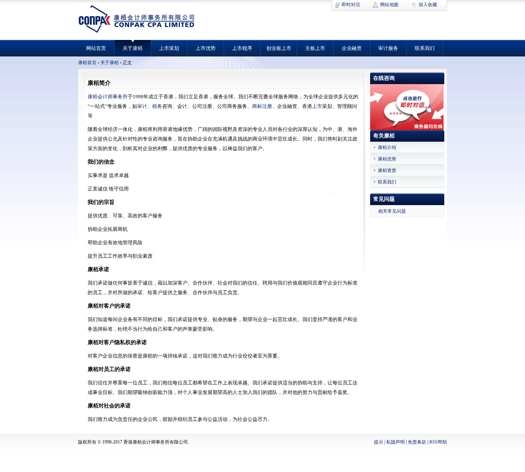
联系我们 (425, 48)
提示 (378, 442)
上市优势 (206, 48)
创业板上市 (278, 48)
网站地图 (389, 4)
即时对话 (351, 4)
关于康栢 (133, 48)
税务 (157, 106)
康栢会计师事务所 (108, 96)
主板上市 (315, 48)
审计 (142, 106)
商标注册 (262, 106)
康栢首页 (87, 62)
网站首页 (96, 48)
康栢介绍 (387, 147)
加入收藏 (428, 4)
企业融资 (352, 48)
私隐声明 (396, 442)
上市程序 (242, 48)
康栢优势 (387, 159)
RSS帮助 (438, 442)
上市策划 (169, 48)
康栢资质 (387, 170)
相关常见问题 (392, 211)
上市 (317, 106)
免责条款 (417, 442)
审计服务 (388, 48)
